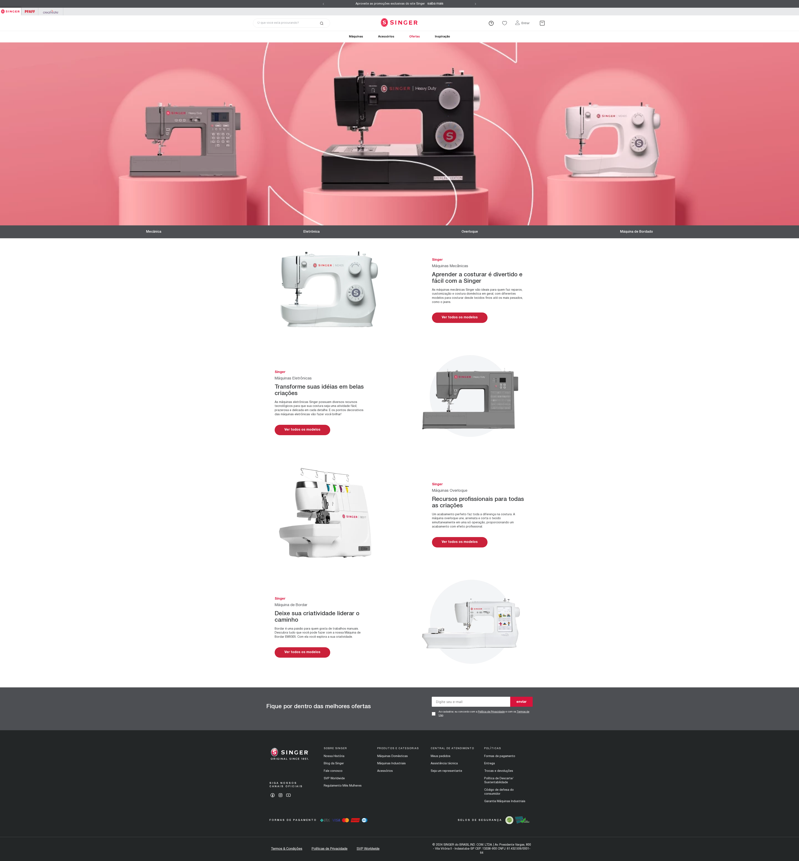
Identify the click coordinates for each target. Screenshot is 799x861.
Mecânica (153, 231)
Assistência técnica (444, 763)
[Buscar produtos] (322, 23)
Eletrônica (311, 231)
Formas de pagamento (499, 756)
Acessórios (386, 36)
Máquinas (356, 36)
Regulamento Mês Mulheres (343, 785)
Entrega (489, 763)
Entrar (525, 23)
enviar (521, 701)
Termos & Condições (286, 848)
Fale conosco (333, 771)
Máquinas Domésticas (392, 756)
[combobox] (291, 23)
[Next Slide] (475, 3)
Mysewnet (50, 11)
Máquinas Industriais (391, 763)
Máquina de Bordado (636, 231)
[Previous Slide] (323, 3)
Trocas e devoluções (498, 771)
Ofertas (414, 36)
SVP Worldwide (334, 778)
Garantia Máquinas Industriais (504, 801)
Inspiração (442, 36)
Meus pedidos (440, 756)
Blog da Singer (334, 763)
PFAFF (29, 11)
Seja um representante (446, 771)
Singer (10, 10)
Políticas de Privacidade (329, 848)
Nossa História (334, 756)
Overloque (470, 231)
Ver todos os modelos (460, 317)
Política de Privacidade (491, 712)
